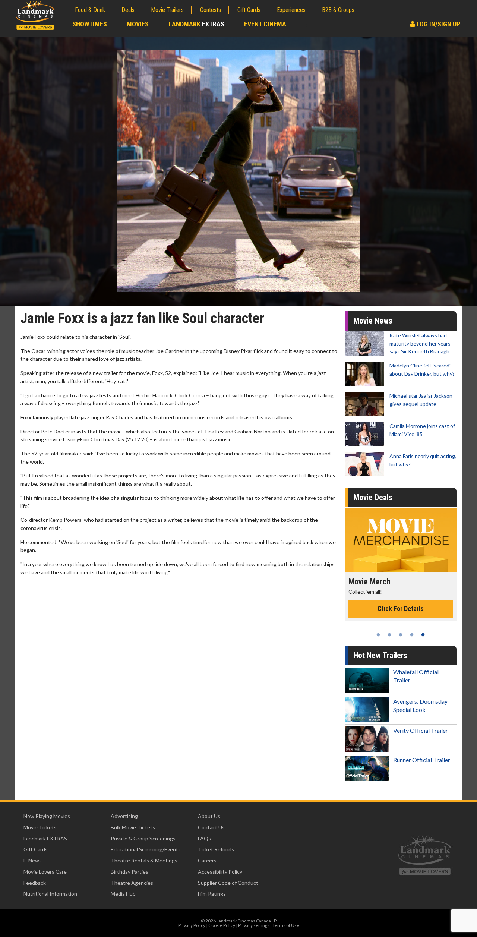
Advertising (124, 816)
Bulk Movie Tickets (133, 827)
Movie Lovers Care (45, 871)
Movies (138, 24)
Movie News (372, 320)
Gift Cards (248, 9)
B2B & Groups (338, 9)
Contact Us (211, 827)
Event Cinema (265, 24)
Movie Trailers (167, 9)
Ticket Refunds (216, 849)
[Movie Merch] (401, 540)
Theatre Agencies (132, 883)
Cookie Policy (221, 925)
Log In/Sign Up (437, 24)
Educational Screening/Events (146, 849)
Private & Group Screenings (143, 838)
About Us (209, 816)
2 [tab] (389, 634)
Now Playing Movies (46, 816)
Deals (128, 9)
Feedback (34, 883)
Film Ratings (212, 893)
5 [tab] (423, 634)
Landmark (196, 24)
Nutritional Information (50, 893)
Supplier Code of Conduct (228, 883)
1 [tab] (378, 634)
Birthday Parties (129, 871)
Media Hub (123, 893)
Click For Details (401, 608)
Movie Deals (372, 497)
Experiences (291, 9)
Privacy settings (253, 925)
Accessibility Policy (220, 871)
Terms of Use (285, 925)
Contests (210, 9)
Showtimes (89, 24)
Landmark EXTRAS (45, 838)
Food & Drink (90, 9)
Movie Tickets (40, 827)
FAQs (204, 838)
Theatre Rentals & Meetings (144, 860)
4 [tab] (412, 634)
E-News (32, 860)
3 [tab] (400, 634)
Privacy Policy (191, 925)
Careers (207, 860)
